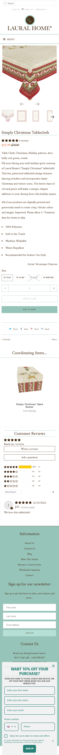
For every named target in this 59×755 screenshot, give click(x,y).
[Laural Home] (29, 23)
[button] (10, 140)
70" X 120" (20, 278)
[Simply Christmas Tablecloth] (29, 73)
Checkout (41, 9)
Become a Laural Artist (29, 564)
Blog (29, 554)
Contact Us (29, 548)
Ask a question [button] (29, 457)
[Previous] (21, 103)
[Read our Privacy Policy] (53, 741)
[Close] (53, 666)
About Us (29, 543)
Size (4, 270)
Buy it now (29, 309)
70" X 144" (34, 278)
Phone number (11, 719)
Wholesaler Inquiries (29, 570)
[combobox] (11, 727)
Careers (29, 575)
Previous (6, 339)
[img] (23, 503)
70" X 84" (7, 278)
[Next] (37, 103)
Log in (15, 9)
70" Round (48, 278)
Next (54, 339)
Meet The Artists (29, 559)
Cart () (28, 9)
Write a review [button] (29, 449)
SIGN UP (30, 748)
